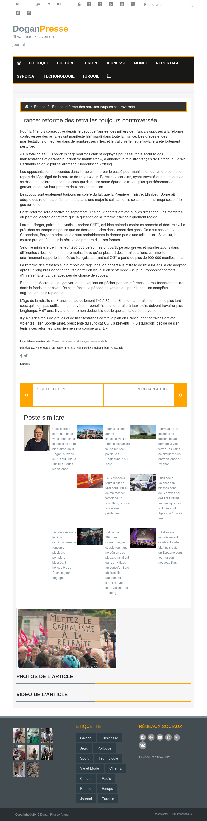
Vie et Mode (89, 768)
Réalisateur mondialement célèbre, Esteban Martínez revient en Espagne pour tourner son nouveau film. (170, 547)
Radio (106, 778)
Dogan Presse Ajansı (54, 814)
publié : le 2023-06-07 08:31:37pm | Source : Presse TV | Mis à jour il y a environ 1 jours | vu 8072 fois (71, 347)
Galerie (86, 737)
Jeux (84, 748)
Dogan (39, 35)
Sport (84, 758)
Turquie (108, 798)
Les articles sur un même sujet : (62, 341)
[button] (109, 76)
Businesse (110, 737)
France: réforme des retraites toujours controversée (78, 341)
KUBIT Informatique (180, 814)
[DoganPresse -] (66, 637)
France (39, 106)
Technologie (108, 758)
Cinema (115, 768)
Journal (86, 798)
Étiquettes (25, 364)
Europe (107, 788)
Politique (104, 748)
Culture (86, 778)
